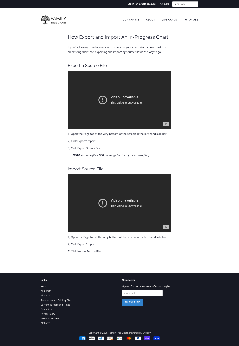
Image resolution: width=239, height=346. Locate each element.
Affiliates (45, 323)
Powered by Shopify (140, 332)
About (150, 19)
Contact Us (46, 309)
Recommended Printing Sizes (57, 300)
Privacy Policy (48, 313)
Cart (166, 4)
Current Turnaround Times (55, 304)
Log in (130, 4)
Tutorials (190, 19)
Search (44, 286)
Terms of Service (50, 318)
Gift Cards (169, 19)
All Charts (46, 290)
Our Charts (131, 19)
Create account (147, 4)
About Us (46, 295)
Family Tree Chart (118, 332)
